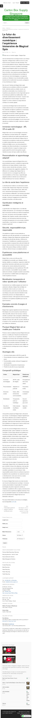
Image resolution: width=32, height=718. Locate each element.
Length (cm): (5, 520)
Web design (21, 711)
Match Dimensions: (6, 531)
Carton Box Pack (12, 621)
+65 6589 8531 (7, 580)
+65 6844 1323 (7, 591)
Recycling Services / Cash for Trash (10, 554)
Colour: (4, 535)
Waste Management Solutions (8, 559)
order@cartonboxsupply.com (12, 582)
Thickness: (4, 538)
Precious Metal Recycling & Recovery (10, 552)
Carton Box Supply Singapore (16, 12)
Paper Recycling (6, 569)
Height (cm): (5, 527)
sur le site (13, 501)
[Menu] (1, 5)
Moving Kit (4, 621)
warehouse (11, 624)
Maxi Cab (22, 714)
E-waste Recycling (6, 565)
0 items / (25, 2)
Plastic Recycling (6, 571)
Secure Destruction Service (8, 556)
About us (14, 52)
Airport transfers (24, 713)
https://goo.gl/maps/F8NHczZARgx (10, 593)
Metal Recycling (5, 567)
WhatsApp (14, 580)
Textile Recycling (6, 574)
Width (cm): (5, 523)
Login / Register (16, 2)
